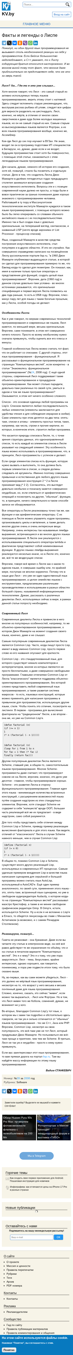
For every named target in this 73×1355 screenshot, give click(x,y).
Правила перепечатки (20, 1269)
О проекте (13, 1261)
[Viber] (25, 43)
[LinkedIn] (35, 43)
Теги (9, 1277)
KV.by (8, 13)
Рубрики (12, 1273)
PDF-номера (14, 1285)
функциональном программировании (43, 360)
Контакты (12, 1298)
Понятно (9, 1349)
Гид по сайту (14, 1324)
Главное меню (36, 24)
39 (18, 1078)
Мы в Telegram (36, 1155)
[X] (9, 43)
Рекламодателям (17, 1311)
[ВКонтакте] (14, 43)
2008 (27, 1078)
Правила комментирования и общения (30, 1332)
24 (32, 372)
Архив (10, 1281)
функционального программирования (25, 788)
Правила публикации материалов (27, 1328)
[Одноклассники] (20, 43)
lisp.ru (46, 1056)
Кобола (35, 1000)
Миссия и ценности (18, 1265)
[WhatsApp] (30, 43)
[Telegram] (4, 43)
